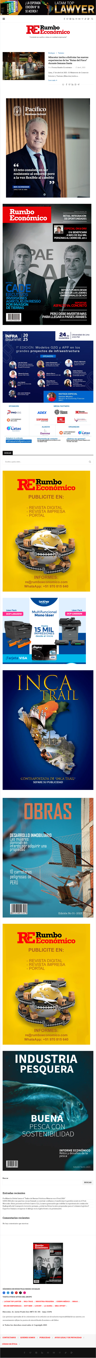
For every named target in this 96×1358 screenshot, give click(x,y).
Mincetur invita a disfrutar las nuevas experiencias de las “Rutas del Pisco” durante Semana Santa (68, 60)
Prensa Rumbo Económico (62, 67)
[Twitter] (67, 18)
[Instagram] (70, 18)
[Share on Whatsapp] (75, 84)
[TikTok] (20, 1292)
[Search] (92, 18)
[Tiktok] (85, 18)
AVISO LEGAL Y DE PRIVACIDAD (68, 1337)
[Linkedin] (73, 18)
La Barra (48, 1306)
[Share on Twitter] (69, 84)
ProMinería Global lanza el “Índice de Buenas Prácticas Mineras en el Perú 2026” (34, 1198)
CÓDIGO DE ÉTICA (9, 1344)
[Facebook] (64, 18)
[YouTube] (16, 1292)
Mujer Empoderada (13, 1306)
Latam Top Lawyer (12, 1301)
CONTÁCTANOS (9, 1337)
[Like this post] (63, 84)
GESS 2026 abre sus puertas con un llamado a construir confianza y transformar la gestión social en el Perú (44, 1201)
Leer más (52, 80)
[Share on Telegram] (78, 84)
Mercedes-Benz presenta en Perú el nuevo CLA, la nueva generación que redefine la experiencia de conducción (45, 1203)
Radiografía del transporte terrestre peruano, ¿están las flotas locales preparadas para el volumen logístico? (46, 1206)
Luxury (38, 1306)
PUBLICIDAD (45, 1337)
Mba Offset (60, 1306)
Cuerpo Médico (63, 1301)
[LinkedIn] (12, 1292)
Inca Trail (28, 1301)
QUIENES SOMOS (27, 1337)
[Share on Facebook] (66, 84)
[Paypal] (88, 18)
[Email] (79, 18)
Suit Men (28, 1306)
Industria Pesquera (45, 1301)
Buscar (5, 1178)
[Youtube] (76, 18)
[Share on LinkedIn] (72, 84)
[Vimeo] (82, 18)
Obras (75, 1301)
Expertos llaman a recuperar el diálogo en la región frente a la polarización (32, 1208)
